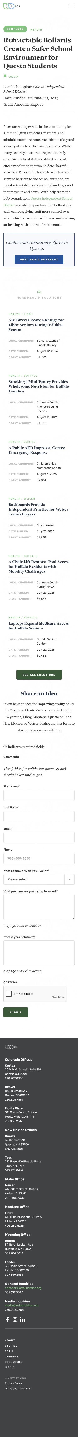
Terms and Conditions (17, 1388)
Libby (28, 314)
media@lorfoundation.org (21, 1305)
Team (9, 1351)
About (10, 1340)
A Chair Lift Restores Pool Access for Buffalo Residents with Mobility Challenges (39, 566)
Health (36, 29)
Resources (14, 1362)
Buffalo (31, 376)
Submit (16, 1012)
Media (10, 1367)
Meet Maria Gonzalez (39, 259)
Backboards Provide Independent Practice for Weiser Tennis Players (38, 509)
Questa (13, 76)
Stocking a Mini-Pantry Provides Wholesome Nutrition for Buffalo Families (39, 386)
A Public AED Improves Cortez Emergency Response (37, 450)
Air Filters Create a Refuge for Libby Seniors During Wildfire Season (36, 325)
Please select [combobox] (17, 879)
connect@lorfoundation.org (23, 1288)
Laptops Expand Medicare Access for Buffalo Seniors (39, 625)
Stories (11, 1345)
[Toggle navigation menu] (70, 6)
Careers (12, 1356)
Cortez (30, 442)
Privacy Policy (13, 1383)
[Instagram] (15, 1321)
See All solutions (39, 674)
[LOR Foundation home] (11, 6)
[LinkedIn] (23, 1321)
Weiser (29, 499)
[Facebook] (8, 1321)
